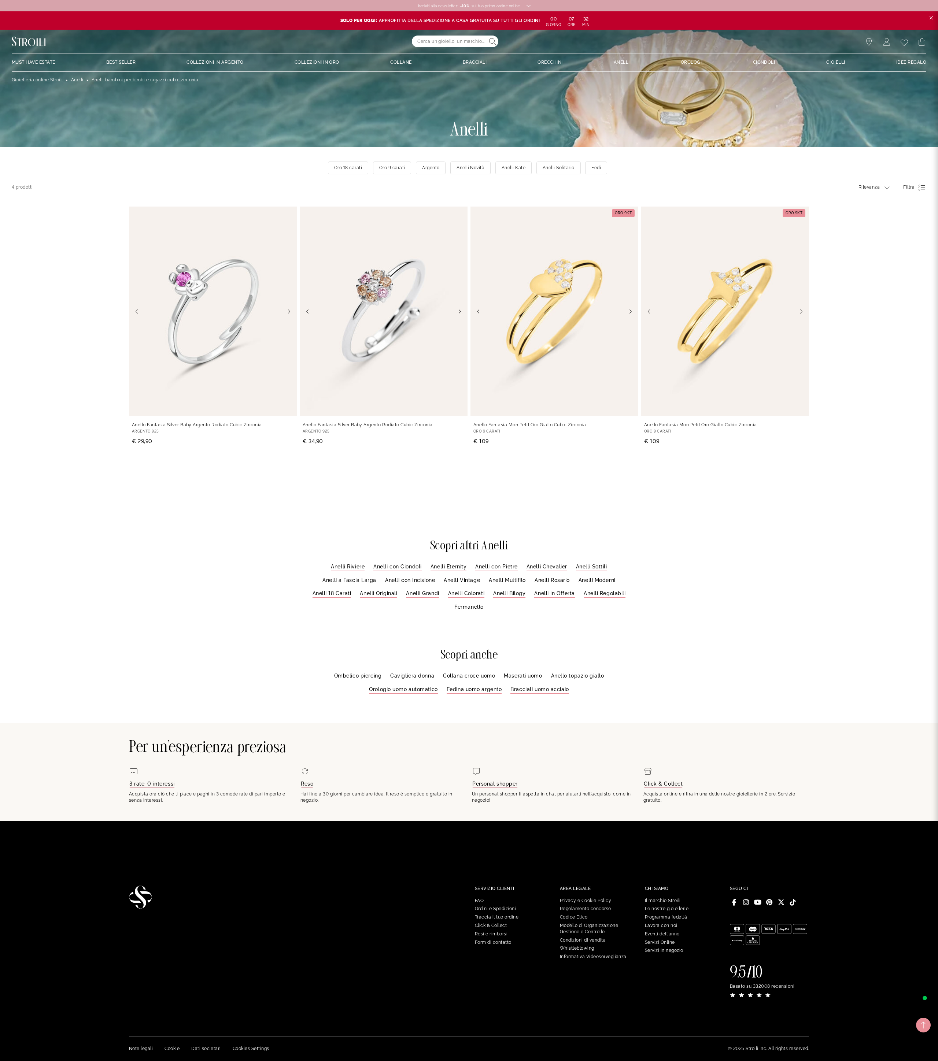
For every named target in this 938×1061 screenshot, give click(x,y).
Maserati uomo (523, 676)
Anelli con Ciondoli (397, 567)
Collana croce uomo (469, 676)
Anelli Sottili (591, 567)
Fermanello (469, 607)
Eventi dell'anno (662, 933)
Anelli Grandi (422, 593)
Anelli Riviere (348, 567)
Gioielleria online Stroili (37, 79)
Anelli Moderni (597, 580)
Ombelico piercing (358, 676)
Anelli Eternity (448, 567)
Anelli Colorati (466, 593)
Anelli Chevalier (547, 567)
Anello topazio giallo (577, 676)
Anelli (77, 79)
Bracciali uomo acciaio (539, 689)
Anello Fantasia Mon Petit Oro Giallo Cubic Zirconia (529, 424)
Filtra (909, 187)
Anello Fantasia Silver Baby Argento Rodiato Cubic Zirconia (197, 424)
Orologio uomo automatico (403, 689)
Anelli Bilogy (509, 593)
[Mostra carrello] (921, 42)
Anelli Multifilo (507, 580)
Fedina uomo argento (474, 689)
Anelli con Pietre (496, 567)
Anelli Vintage (462, 580)
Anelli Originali (378, 593)
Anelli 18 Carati (332, 593)
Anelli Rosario (552, 580)
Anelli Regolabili (605, 593)
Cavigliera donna (412, 676)
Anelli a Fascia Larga (349, 580)
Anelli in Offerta (554, 593)
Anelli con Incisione (410, 580)
